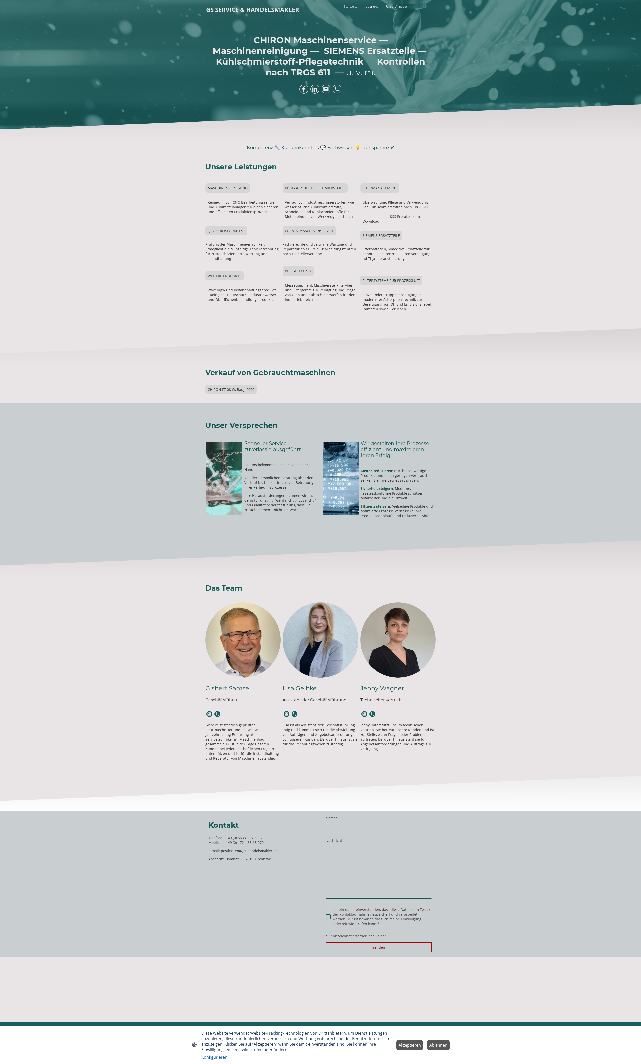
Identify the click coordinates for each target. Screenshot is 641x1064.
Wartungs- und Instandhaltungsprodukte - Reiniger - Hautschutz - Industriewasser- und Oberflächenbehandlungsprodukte (243, 295)
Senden (378, 947)
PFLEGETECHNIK (298, 271)
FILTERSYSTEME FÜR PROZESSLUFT (391, 280)
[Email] (326, 89)
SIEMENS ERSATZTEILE (381, 235)
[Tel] (337, 89)
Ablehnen (438, 1045)
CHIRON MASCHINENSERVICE (309, 230)
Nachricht (334, 840)
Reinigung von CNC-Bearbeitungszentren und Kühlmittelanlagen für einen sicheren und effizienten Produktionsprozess (243, 209)
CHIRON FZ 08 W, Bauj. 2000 (231, 389)
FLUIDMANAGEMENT (380, 188)
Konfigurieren (214, 1057)
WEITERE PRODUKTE (224, 275)
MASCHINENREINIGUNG (228, 188)
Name (332, 818)
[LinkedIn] (314, 89)
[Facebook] (303, 89)
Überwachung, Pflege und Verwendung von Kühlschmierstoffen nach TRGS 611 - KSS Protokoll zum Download (397, 212)
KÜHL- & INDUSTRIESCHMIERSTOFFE (315, 188)
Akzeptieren (410, 1045)
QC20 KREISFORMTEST (226, 230)
